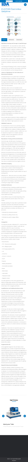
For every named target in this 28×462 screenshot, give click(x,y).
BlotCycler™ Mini (8, 424)
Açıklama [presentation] (4, 39)
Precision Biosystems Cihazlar (17, 426)
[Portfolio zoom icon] (12, 412)
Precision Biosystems (7, 426)
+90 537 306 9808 (18, 1)
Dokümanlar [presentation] (19, 39)
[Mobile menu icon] (25, 4)
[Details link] (15, 412)
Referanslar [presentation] (11, 39)
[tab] (4, 39)
